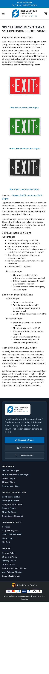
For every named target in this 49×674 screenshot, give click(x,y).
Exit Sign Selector (10, 500)
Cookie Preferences (11, 576)
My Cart (6, 542)
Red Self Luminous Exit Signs (24, 107)
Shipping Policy (9, 557)
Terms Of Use (8, 564)
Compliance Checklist (12, 516)
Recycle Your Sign (10, 486)
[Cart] (43, 13)
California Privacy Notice (14, 568)
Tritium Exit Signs (10, 470)
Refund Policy (9, 553)
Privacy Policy (9, 560)
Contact (6, 527)
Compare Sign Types (12, 504)
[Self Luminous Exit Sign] (24, 13)
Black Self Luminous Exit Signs (24, 189)
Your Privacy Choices (12, 572)
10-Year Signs (8, 478)
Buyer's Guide (9, 508)
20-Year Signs (8, 482)
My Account (7, 538)
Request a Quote (10, 530)
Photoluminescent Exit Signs (16, 474)
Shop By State (9, 512)
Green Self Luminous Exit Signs (24, 148)
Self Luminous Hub (11, 497)
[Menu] (5, 13)
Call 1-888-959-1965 (11, 534)
